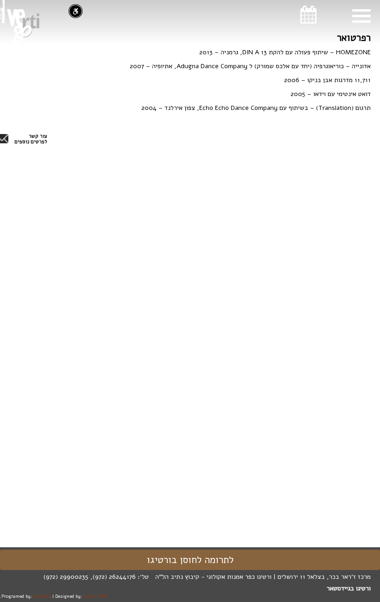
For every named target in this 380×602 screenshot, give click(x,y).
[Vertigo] (23, 26)
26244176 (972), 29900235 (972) (90, 576)
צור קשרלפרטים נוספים (30, 139)
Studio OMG (95, 596)
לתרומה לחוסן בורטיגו (190, 559)
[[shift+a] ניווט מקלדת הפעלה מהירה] (75, 11)
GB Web (41, 596)
